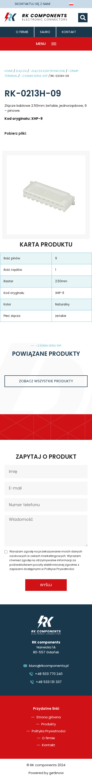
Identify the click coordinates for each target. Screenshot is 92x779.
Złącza (21, 71)
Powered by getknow (46, 772)
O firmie (22, 32)
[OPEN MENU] (53, 44)
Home (8, 71)
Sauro (45, 32)
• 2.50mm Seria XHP (34, 76)
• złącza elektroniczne (47, 71)
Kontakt (69, 32)
